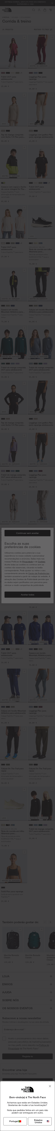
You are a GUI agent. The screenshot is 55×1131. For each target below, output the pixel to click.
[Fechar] (50, 1086)
